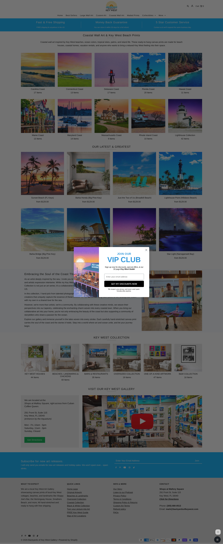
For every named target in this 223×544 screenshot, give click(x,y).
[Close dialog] (146, 250)
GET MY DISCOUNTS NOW (124, 284)
